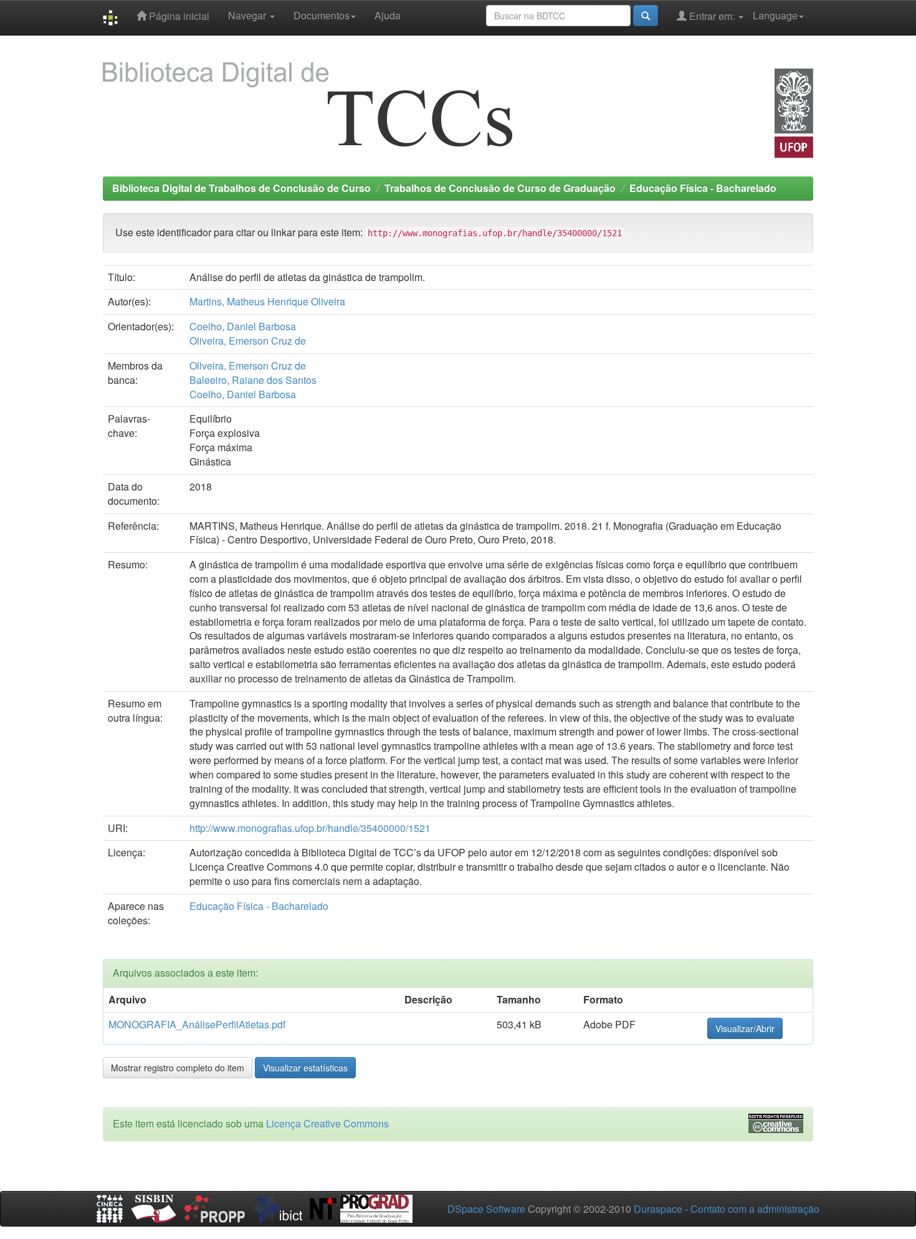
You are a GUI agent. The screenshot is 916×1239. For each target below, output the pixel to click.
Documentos (321, 15)
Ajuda (388, 15)
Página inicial (177, 16)
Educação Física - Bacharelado (702, 188)
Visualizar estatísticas (305, 1067)
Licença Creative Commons (327, 1123)
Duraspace (658, 1209)
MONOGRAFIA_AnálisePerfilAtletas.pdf (196, 1024)
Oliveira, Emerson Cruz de (247, 340)
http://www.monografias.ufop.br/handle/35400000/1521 (310, 828)
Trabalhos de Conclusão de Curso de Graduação (500, 188)
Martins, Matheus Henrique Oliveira (267, 301)
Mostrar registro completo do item (177, 1067)
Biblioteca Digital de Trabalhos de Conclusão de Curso (241, 188)
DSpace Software (486, 1209)
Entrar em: (712, 16)
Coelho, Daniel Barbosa (242, 326)
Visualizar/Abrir (745, 1028)
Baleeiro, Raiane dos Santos (253, 380)
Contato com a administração (754, 1209)
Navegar (248, 15)
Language (775, 15)
